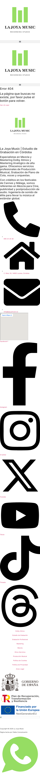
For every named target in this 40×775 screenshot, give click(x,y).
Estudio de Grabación (20, 635)
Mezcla (20, 648)
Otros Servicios (20, 652)
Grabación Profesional (20, 639)
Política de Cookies (20, 660)
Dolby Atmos (20, 631)
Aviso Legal (20, 669)
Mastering (20, 644)
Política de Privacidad (20, 665)
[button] (20, 41)
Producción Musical (20, 656)
